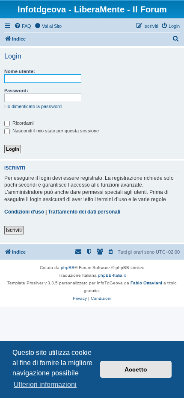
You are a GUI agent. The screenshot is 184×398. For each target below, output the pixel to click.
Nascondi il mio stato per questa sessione (55, 130)
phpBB (67, 267)
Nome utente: (19, 71)
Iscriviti (14, 230)
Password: (16, 90)
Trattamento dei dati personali (84, 212)
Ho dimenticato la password (33, 106)
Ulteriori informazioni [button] (45, 384)
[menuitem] (22, 26)
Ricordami (22, 123)
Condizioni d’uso (24, 212)
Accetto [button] (136, 369)
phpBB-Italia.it (112, 275)
